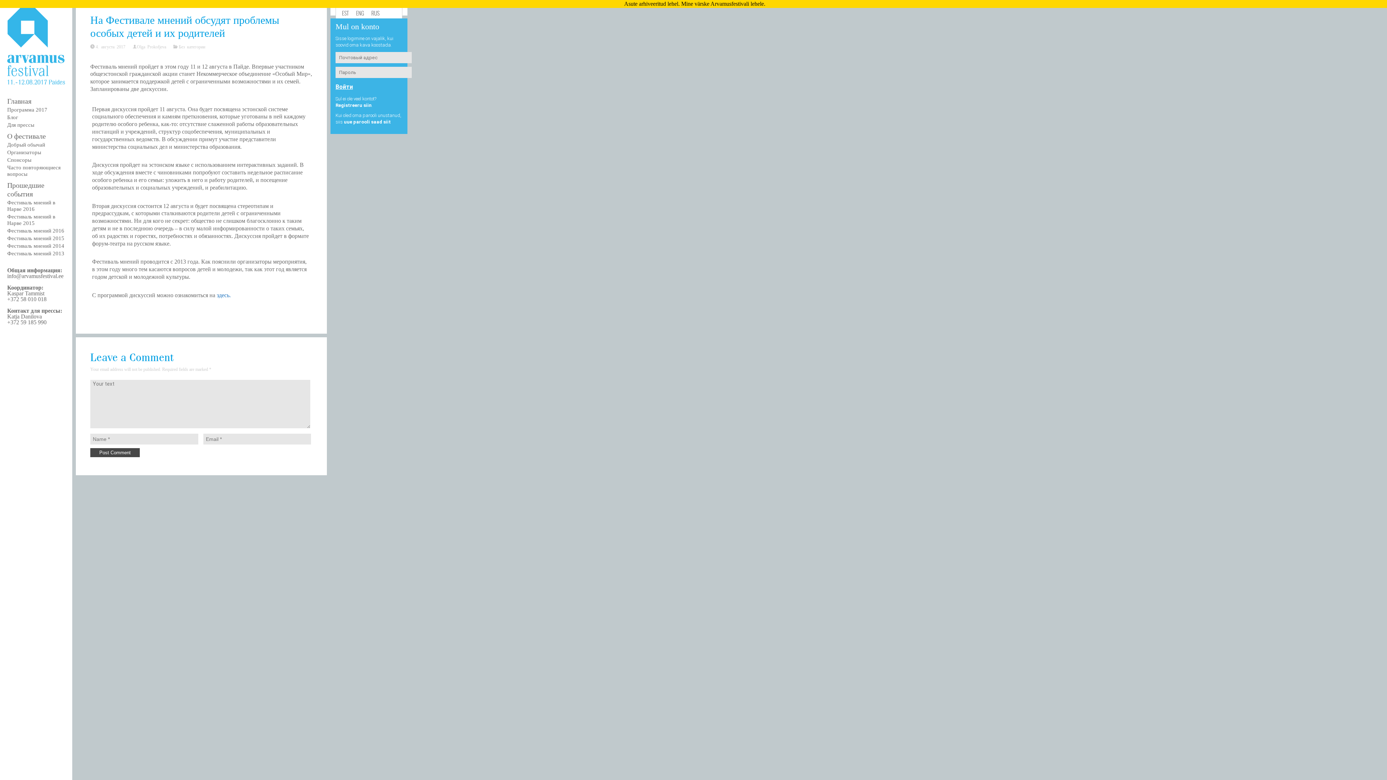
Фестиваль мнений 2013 (35, 253)
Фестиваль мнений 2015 (35, 238)
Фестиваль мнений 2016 (35, 231)
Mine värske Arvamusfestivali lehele (722, 4)
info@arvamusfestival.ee (35, 276)
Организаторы (24, 152)
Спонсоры (19, 160)
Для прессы (20, 125)
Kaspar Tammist (25, 293)
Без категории (192, 46)
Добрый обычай (26, 145)
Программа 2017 (27, 110)
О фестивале (26, 136)
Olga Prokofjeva (151, 46)
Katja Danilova (24, 316)
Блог (12, 117)
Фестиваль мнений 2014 (35, 246)
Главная (19, 101)
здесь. (224, 295)
